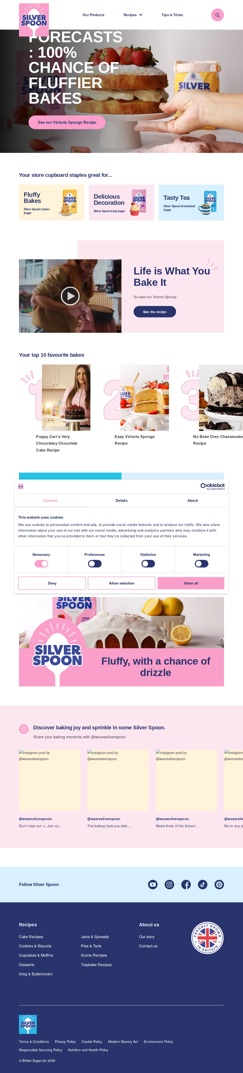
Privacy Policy (65, 1041)
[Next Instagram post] (236, 781)
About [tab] (192, 500)
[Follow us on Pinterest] (219, 884)
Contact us (148, 946)
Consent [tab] (50, 500)
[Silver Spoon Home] (34, 20)
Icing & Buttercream (35, 974)
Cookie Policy (92, 1041)
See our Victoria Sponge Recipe (67, 122)
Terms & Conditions (34, 1041)
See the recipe (154, 311)
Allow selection (121, 583)
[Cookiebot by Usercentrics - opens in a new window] (204, 486)
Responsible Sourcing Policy (40, 1049)
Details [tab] (121, 500)
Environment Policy (158, 1041)
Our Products (93, 14)
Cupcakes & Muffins (36, 955)
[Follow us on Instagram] (169, 884)
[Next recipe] (236, 402)
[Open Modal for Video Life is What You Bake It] (70, 296)
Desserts (26, 964)
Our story (146, 936)
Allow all (191, 583)
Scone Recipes (94, 955)
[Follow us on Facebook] (186, 884)
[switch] (95, 563)
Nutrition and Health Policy (88, 1049)
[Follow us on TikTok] (202, 884)
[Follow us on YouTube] (153, 884)
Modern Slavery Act (123, 1041)
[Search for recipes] (217, 15)
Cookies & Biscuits (35, 946)
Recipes (130, 14)
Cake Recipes (31, 936)
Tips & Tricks (172, 14)
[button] (49, 789)
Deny (52, 583)
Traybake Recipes (96, 964)
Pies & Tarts (91, 946)
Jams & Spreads (95, 936)
